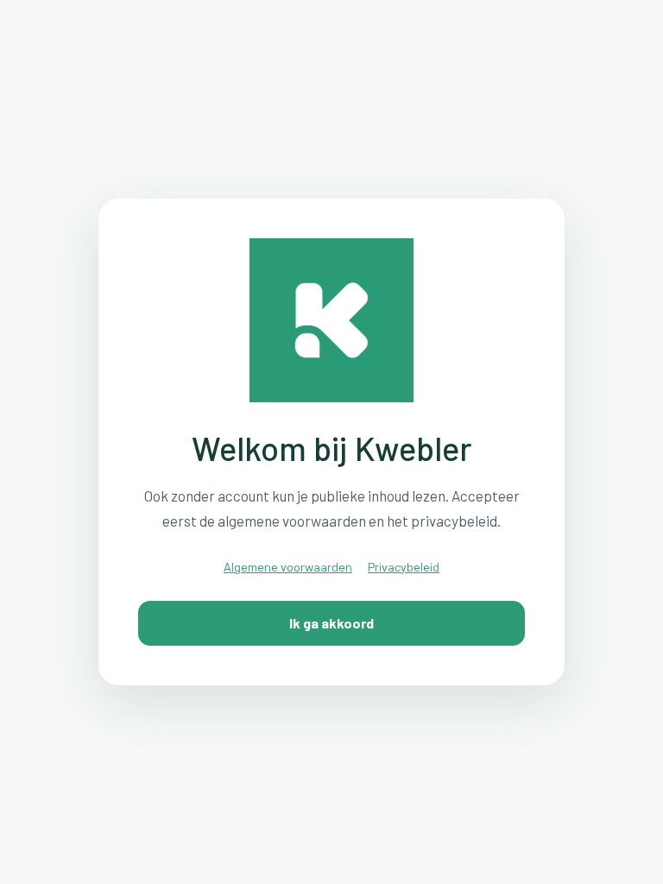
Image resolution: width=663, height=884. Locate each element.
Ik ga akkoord (331, 623)
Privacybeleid (403, 566)
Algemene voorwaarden (288, 566)
